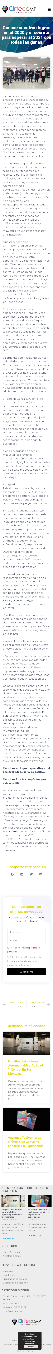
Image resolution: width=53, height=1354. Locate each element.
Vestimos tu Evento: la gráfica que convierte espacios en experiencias (25, 1142)
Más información (30, 1342)
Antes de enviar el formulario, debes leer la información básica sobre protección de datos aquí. (25, 961)
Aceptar (31, 1346)
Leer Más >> (7, 1238)
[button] (49, 9)
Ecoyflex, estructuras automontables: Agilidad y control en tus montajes (11, 1213)
